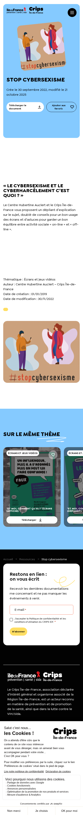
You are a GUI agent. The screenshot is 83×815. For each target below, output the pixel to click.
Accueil (8, 559)
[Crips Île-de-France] (24, 10)
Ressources (27, 559)
